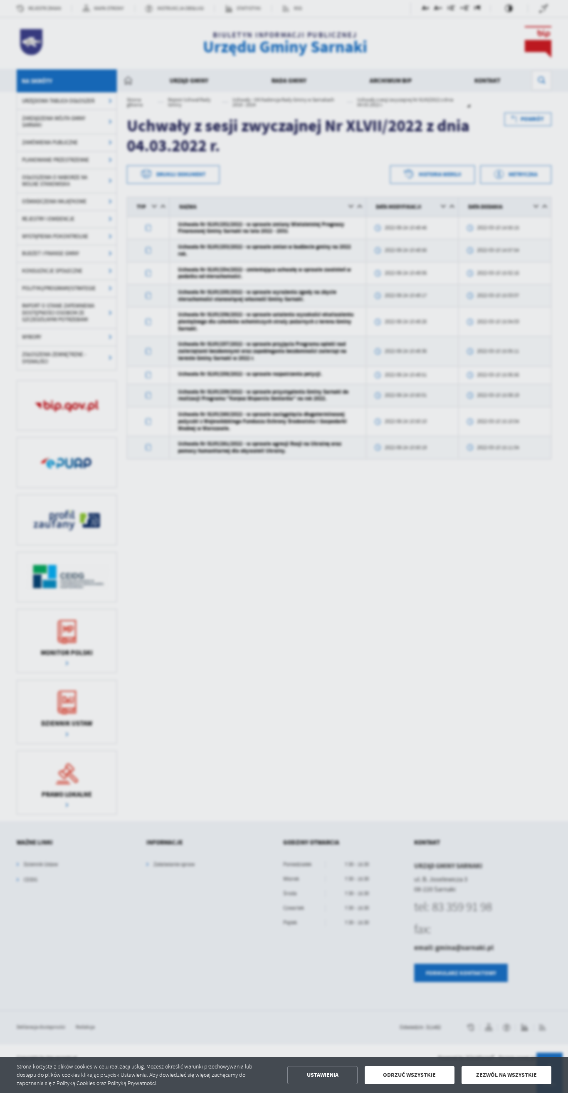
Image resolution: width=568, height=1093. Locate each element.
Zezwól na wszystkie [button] (506, 1075)
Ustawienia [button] (322, 1075)
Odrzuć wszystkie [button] (409, 1075)
